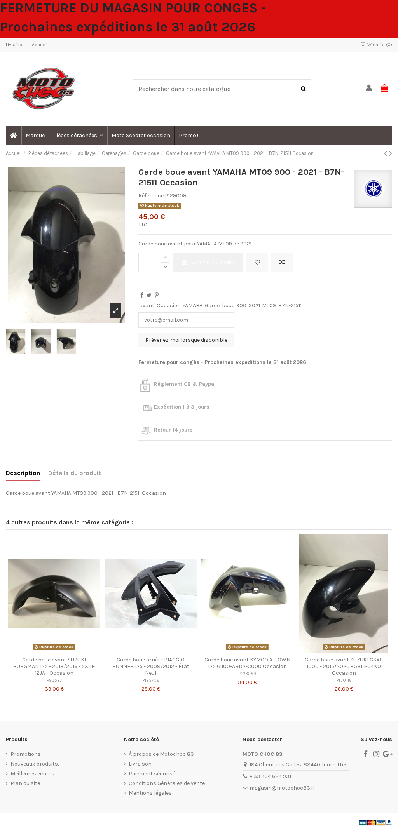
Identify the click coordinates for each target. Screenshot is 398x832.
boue (228, 305)
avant (147, 305)
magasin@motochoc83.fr (282, 788)
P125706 (150, 680)
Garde (212, 305)
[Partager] (141, 295)
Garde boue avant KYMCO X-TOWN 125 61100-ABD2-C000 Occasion (247, 663)
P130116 (344, 680)
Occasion (169, 305)
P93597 (54, 680)
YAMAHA (192, 305)
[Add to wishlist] (257, 262)
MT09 (269, 305)
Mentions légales (150, 793)
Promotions (25, 754)
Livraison (16, 44)
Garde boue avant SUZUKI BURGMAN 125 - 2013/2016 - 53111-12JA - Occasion (54, 666)
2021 (254, 305)
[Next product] (390, 153)
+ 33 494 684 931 (270, 776)
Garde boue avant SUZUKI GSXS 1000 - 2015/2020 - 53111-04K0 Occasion (344, 666)
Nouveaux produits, (34, 764)
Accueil (40, 44)
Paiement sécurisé (152, 773)
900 (241, 305)
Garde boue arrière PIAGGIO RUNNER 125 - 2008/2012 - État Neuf (150, 666)
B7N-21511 (290, 305)
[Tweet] (149, 295)
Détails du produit (74, 473)
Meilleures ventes (32, 773)
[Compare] (54, 650)
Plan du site (25, 783)
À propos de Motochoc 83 (161, 754)
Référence (151, 195)
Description (23, 473)
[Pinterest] (157, 295)
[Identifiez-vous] (369, 88)
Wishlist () (379, 44)
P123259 (247, 673)
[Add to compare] (282, 262)
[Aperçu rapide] (64, 650)
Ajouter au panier (213, 262)
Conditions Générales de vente (167, 783)
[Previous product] (386, 153)
